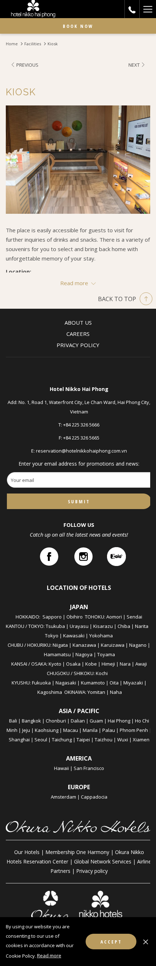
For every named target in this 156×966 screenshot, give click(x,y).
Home (12, 43)
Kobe (91, 664)
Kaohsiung (46, 730)
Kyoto (55, 664)
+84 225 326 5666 (81, 424)
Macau (70, 730)
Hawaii (61, 768)
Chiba (124, 626)
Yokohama (101, 635)
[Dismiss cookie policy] (145, 941)
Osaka (73, 664)
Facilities (32, 43)
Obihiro (74, 616)
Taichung (62, 739)
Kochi (102, 673)
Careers (78, 333)
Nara (125, 664)
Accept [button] (111, 941)
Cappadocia (94, 797)
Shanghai (19, 739)
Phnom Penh (134, 730)
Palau (108, 730)
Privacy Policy (78, 345)
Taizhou (103, 739)
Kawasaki (74, 635)
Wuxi (122, 739)
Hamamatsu (57, 654)
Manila (90, 730)
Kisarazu (103, 626)
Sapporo (52, 616)
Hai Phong (119, 720)
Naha (116, 692)
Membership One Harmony (77, 852)
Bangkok (31, 720)
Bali (13, 720)
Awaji (141, 664)
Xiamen (141, 739)
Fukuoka (41, 682)
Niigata (60, 645)
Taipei (83, 739)
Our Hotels (27, 852)
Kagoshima (49, 692)
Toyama (106, 654)
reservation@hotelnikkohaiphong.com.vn (81, 450)
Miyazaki (133, 682)
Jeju (26, 730)
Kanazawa (84, 645)
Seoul (40, 739)
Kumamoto (93, 682)
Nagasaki (66, 682)
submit (79, 501)
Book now (78, 26)
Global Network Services (102, 861)
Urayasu (79, 626)
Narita (141, 626)
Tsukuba (55, 626)
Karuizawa (112, 645)
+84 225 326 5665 (81, 437)
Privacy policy (92, 870)
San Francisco (89, 768)
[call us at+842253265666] (132, 9)
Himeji (108, 664)
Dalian (78, 720)
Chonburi (56, 720)
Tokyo (51, 635)
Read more (49, 955)
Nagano (138, 645)
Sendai (134, 616)
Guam (96, 720)
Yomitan (96, 692)
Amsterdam (63, 797)
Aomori (114, 616)
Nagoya (84, 654)
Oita (114, 682)
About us (78, 322)
